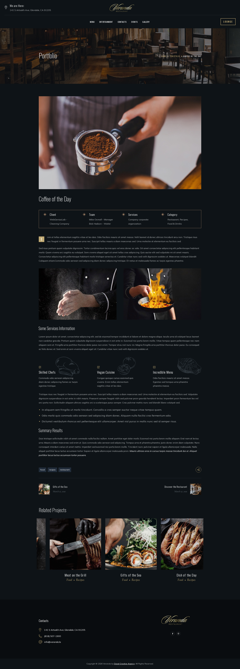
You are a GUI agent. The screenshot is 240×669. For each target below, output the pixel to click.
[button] (228, 21)
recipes (52, 469)
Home (163, 56)
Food (58, 580)
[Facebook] (173, 634)
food (42, 469)
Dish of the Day (176, 574)
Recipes (69, 580)
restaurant (65, 469)
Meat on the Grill (64, 574)
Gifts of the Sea (120, 574)
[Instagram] (178, 634)
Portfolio (175, 56)
